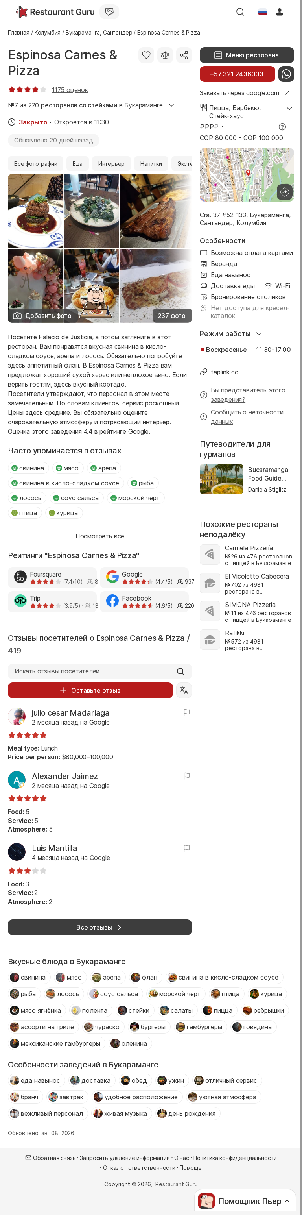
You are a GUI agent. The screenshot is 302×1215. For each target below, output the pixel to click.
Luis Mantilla (54, 848)
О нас (181, 1157)
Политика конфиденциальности (235, 1157)
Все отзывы (94, 927)
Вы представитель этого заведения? (248, 394)
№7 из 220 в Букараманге (85, 105)
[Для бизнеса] (109, 12)
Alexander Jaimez (65, 776)
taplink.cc (224, 372)
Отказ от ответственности (139, 1167)
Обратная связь (54, 1157)
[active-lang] (262, 12)
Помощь (191, 1167)
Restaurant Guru (176, 1184)
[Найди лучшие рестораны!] (55, 12)
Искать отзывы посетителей (57, 671)
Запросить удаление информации (124, 1157)
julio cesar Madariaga (71, 713)
